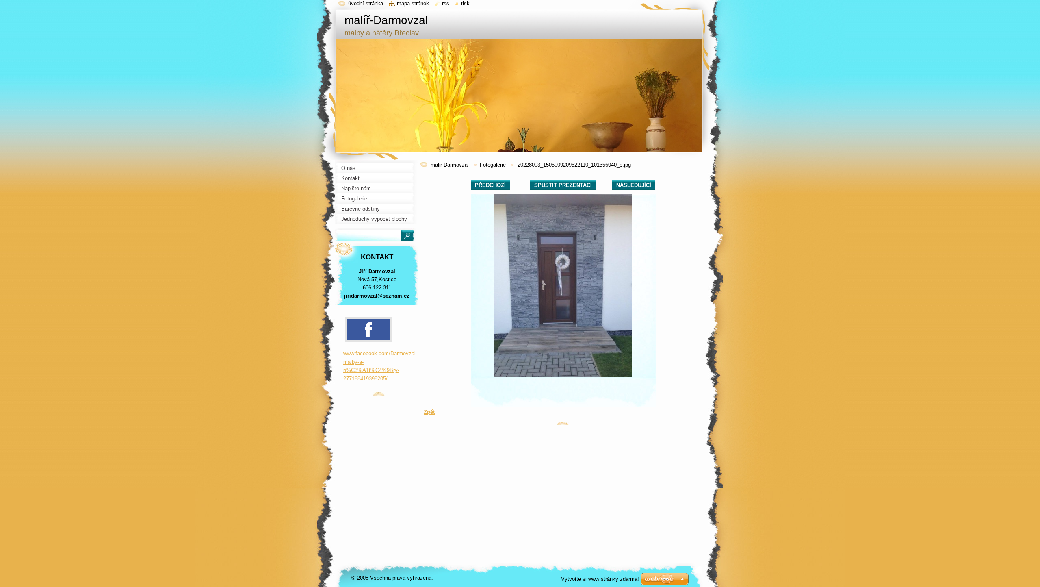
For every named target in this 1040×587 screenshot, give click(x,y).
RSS (445, 3)
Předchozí (490, 185)
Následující (633, 185)
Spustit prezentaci (563, 185)
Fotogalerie (493, 165)
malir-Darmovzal (450, 165)
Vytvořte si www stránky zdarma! (600, 579)
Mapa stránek (413, 3)
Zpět (429, 412)
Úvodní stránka (365, 3)
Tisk (465, 3)
